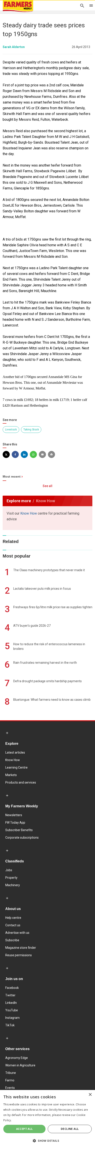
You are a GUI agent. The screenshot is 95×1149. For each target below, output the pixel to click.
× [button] (90, 1094)
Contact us (12, 925)
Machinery (12, 885)
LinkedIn (11, 1002)
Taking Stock (31, 429)
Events (10, 1088)
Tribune (10, 1073)
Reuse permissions (18, 955)
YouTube (11, 1010)
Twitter (10, 995)
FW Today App (15, 822)
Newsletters (13, 815)
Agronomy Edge (16, 1058)
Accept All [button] (24, 1129)
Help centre (13, 917)
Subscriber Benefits (19, 830)
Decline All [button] (70, 1129)
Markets (11, 775)
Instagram (12, 1017)
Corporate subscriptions (22, 837)
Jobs (8, 870)
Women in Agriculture (20, 1065)
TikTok (10, 1025)
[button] (47, 1141)
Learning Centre (16, 767)
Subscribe (12, 940)
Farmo (9, 1080)
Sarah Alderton (14, 47)
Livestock (11, 429)
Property (11, 877)
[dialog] (47, 1119)
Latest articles (15, 752)
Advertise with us (17, 932)
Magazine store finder (20, 947)
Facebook (12, 988)
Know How (28, 513)
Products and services (20, 782)
